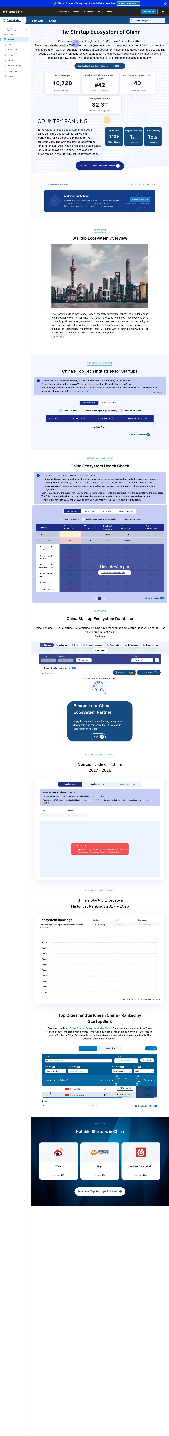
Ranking (96, 920)
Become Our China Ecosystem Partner (97, 166)
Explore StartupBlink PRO (113, 572)
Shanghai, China (77, 1095)
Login (161, 12)
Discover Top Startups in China (97, 1191)
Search (47, 1057)
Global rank (78, 418)
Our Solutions (62, 12)
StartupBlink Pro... (81, 391)
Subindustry (72, 1067)
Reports (76, 12)
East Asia (37, 21)
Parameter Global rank (70, 527)
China (52, 21)
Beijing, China (76, 1089)
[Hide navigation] (26, 29)
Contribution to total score (127, 527)
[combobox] (148, 21)
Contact (109, 12)
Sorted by (117, 1056)
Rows (44, 1101)
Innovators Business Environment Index (133, 53)
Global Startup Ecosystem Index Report (91, 1028)
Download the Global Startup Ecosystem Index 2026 (98, 66)
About (100, 12)
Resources (88, 12)
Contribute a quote (138, 199)
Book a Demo (148, 12)
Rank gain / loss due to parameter (151, 527)
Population (116, 1067)
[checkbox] (107, 529)
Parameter (43, 527)
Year (135, 1067)
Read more (157, 393)
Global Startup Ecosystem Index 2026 (68, 129)
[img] (109, 98)
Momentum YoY (105, 418)
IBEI (100, 78)
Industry (53, 418)
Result (107, 526)
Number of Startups (136, 418)
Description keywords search (57, 668)
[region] (100, 685)
